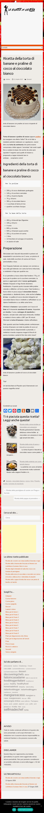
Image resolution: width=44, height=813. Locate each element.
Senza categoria (11, 652)
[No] (41, 806)
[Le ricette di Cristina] (19, 10)
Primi (7, 641)
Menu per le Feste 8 (12, 630)
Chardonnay (23, 666)
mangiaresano (15, 698)
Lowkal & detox (11, 609)
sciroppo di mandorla (15, 484)
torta (26, 710)
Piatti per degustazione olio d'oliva (17, 636)
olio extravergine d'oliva (17, 699)
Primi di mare (10, 644)
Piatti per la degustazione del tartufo (17, 638)
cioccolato (7, 668)
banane (8, 481)
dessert (22, 671)
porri (35, 704)
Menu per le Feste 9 (12, 633)
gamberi (6, 684)
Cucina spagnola (11, 604)
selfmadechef (13, 709)
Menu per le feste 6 (12, 625)
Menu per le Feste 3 (12, 617)
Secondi (8, 649)
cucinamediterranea (18, 668)
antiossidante (8, 666)
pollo (31, 704)
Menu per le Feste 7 (12, 628)
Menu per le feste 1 (12, 612)
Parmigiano (34, 701)
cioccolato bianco (18, 481)
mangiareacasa (14, 695)
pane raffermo (25, 701)
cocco (27, 481)
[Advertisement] (22, 32)
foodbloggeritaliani (14, 680)
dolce (27, 675)
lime (32, 481)
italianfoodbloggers (29, 689)
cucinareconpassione (11, 671)
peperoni (21, 704)
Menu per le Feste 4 (12, 620)
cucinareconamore (31, 668)
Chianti (30, 666)
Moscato (24, 698)
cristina (8, 79)
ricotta (5, 484)
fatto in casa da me (31, 678)
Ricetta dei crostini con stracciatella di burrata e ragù (23, 561)
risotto (23, 707)
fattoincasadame (14, 677)
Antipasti (8, 596)
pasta (10, 704)
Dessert (29, 79)
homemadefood (11, 686)
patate (15, 704)
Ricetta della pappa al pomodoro (27, 498)
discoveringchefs (14, 674)
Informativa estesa (25, 810)
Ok (14, 810)
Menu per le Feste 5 (12, 622)
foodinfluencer (30, 681)
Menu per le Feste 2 (12, 614)
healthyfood (22, 684)
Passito (37, 481)
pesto (26, 704)
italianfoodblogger (12, 689)
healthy (13, 684)
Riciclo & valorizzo (12, 646)
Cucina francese (11, 598)
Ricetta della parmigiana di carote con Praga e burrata (21, 491)
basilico (15, 666)
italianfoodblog (30, 687)
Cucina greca (10, 601)
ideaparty (22, 687)
